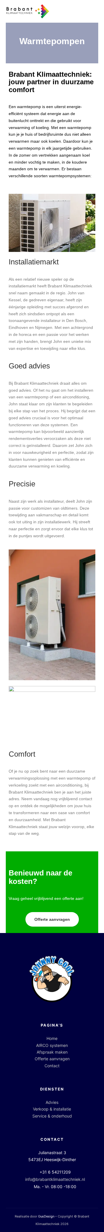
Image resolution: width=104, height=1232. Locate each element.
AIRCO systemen (52, 1045)
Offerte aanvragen (52, 1058)
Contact (52, 1065)
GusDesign (46, 1216)
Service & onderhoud (52, 1115)
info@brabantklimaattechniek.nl (55, 1179)
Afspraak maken (52, 1052)
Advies (52, 1102)
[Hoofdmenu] (93, 11)
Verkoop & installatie (52, 1108)
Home (52, 1038)
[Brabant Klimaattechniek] (27, 11)
